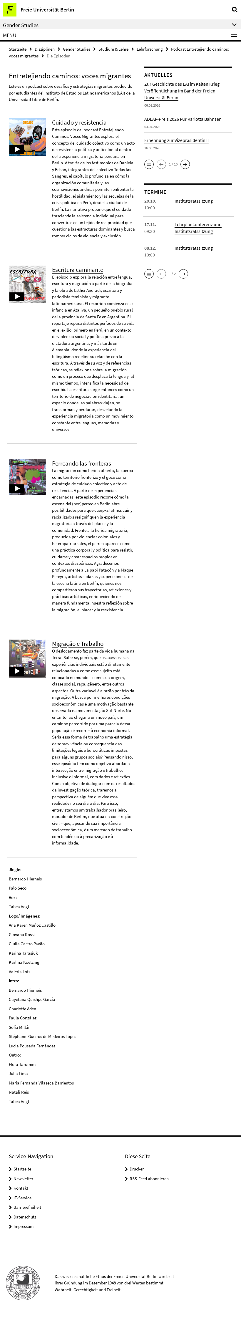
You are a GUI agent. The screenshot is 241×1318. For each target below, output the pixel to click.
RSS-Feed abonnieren (149, 1178)
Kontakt (21, 1188)
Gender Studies (76, 49)
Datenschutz (25, 1217)
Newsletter (23, 1178)
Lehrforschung (150, 49)
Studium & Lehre (113, 49)
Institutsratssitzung (194, 201)
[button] (149, 164)
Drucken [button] (137, 1169)
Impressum (24, 1226)
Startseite (17, 49)
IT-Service (22, 1198)
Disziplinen (45, 49)
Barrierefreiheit (27, 1207)
